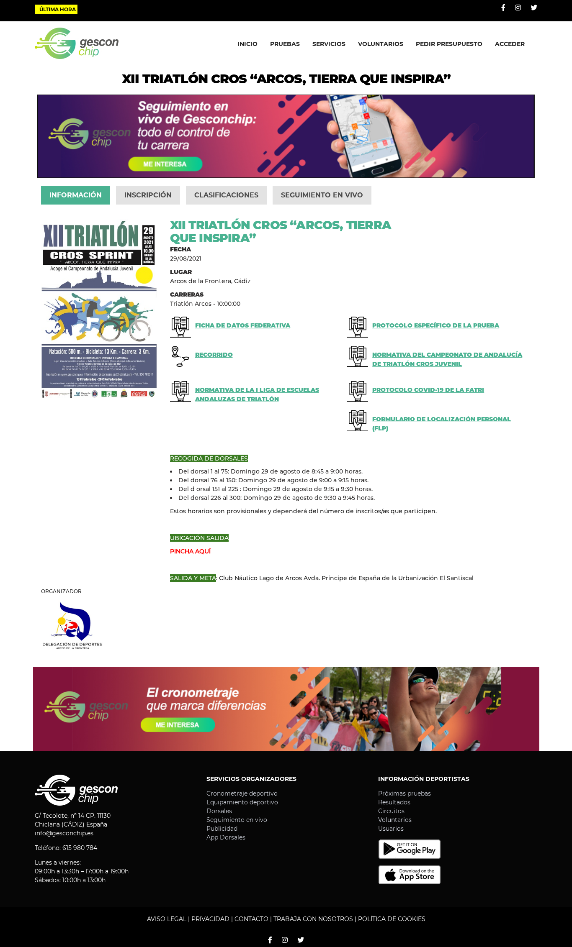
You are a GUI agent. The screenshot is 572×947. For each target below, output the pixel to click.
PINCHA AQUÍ (190, 551)
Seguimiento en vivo (236, 820)
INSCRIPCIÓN (148, 195)
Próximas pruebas (404, 793)
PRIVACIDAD (210, 919)
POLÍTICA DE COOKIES (391, 919)
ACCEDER (510, 44)
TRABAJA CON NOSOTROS (313, 919)
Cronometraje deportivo (242, 793)
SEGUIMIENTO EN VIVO (322, 195)
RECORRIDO (214, 354)
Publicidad (221, 828)
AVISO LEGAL (166, 919)
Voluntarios (395, 820)
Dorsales (219, 811)
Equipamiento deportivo (242, 802)
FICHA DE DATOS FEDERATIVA (242, 325)
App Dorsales (225, 837)
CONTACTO (251, 919)
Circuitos (391, 811)
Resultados (394, 802)
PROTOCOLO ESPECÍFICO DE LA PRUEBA (435, 325)
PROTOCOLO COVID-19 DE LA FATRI (428, 390)
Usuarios (391, 828)
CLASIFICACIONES (226, 195)
